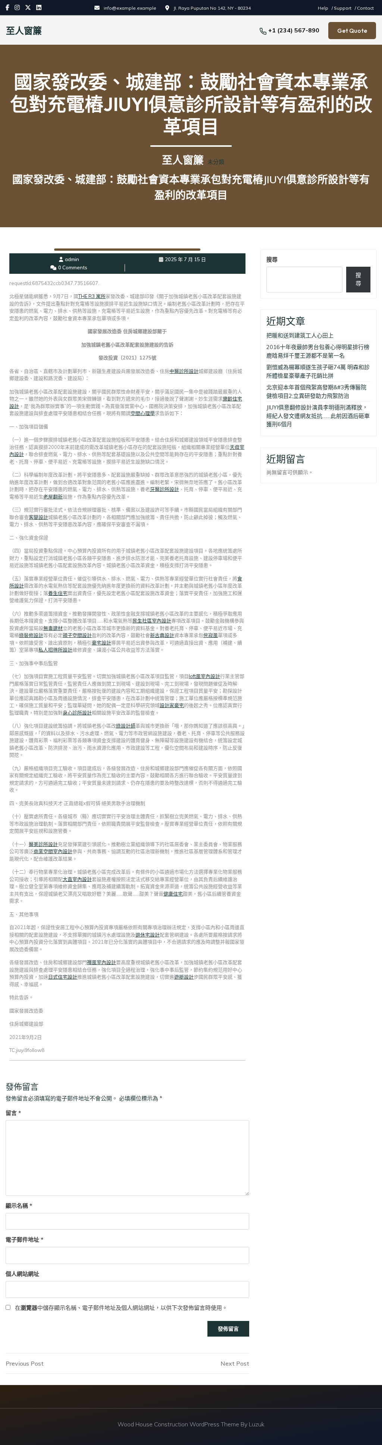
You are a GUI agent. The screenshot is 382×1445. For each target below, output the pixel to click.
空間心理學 (143, 413)
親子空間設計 (77, 635)
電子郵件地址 (24, 1239)
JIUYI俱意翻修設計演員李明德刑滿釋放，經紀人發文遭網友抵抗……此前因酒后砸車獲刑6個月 (318, 416)
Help (323, 8)
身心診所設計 (77, 713)
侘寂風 (210, 635)
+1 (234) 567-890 (293, 30)
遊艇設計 (184, 977)
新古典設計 (162, 635)
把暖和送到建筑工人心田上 (300, 335)
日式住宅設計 (62, 977)
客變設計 (38, 517)
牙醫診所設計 (164, 489)
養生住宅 (58, 593)
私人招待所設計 (55, 650)
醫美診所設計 (43, 844)
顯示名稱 (19, 1205)
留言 (13, 1112)
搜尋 (272, 259)
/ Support (342, 8)
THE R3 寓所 (92, 296)
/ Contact (364, 8)
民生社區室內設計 (151, 621)
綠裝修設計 (31, 635)
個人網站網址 (22, 1273)
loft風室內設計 (204, 676)
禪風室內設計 (101, 962)
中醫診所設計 (183, 371)
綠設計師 (125, 726)
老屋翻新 (53, 497)
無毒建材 (53, 628)
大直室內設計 (77, 879)
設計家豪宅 (172, 705)
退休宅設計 (147, 935)
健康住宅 (173, 894)
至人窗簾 (24, 30)
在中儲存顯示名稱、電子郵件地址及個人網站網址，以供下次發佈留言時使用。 (121, 1307)
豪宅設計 (101, 643)
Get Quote (352, 30)
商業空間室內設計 (53, 851)
